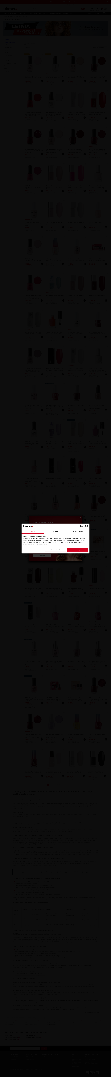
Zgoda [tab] (33, 531)
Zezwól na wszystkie (77, 549)
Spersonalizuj (54, 549)
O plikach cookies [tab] (78, 531)
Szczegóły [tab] (55, 531)
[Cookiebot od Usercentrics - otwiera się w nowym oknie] (81, 526)
